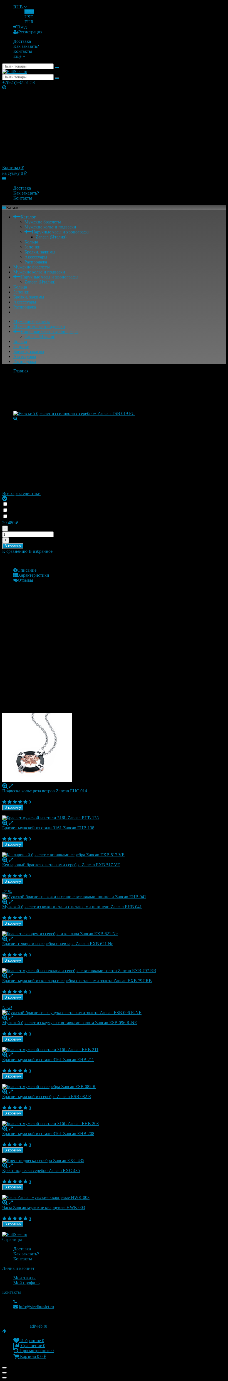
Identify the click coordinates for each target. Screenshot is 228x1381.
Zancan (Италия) (51, 237)
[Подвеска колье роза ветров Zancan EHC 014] (114, 748)
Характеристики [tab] (33, 575)
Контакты (22, 51)
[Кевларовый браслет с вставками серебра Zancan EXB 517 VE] (114, 854)
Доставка (22, 41)
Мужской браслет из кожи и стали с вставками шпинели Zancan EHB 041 (72, 906)
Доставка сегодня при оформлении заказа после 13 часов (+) (71, 516)
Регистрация (30, 31)
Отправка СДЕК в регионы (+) (40, 504)
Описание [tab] (26, 570)
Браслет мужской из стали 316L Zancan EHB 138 (48, 827)
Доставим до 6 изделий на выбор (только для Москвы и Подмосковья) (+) (81, 510)
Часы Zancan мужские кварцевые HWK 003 (43, 1207)
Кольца (31, 242)
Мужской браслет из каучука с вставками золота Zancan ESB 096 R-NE (69, 1022)
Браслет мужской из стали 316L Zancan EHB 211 (48, 1059)
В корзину (12, 546)
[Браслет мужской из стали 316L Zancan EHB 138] (114, 817)
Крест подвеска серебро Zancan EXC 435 (41, 1170)
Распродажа (35, 262)
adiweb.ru (38, 1326)
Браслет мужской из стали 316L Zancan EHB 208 (48, 1133)
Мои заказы (24, 1277)
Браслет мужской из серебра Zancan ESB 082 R (46, 1096)
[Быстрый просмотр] (11, 785)
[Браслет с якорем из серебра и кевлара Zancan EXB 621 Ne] (114, 933)
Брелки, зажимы (39, 252)
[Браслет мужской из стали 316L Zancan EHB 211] (114, 1049)
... (15, 312)
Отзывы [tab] (25, 580)
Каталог (28, 217)
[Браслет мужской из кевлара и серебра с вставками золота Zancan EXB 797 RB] (114, 970)
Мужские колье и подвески (50, 227)
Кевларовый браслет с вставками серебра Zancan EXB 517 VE (61, 864)
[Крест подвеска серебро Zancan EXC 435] (114, 1160)
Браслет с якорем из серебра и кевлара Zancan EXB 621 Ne (57, 943)
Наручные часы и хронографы (61, 232)
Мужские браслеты (42, 222)
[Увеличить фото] (5, 785)
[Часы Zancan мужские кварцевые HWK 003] (114, 1197)
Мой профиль (26, 1282)
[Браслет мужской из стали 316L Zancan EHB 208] (114, 1123)
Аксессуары (35, 257)
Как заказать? (26, 46)
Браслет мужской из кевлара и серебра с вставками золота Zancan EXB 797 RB (77, 980)
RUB (18, 6)
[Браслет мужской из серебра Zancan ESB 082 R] (114, 1086)
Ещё (18, 56)
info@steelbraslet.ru (36, 1306)
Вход (22, 26)
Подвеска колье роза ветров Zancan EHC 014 (44, 790)
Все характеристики (21, 493)
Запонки (32, 247)
